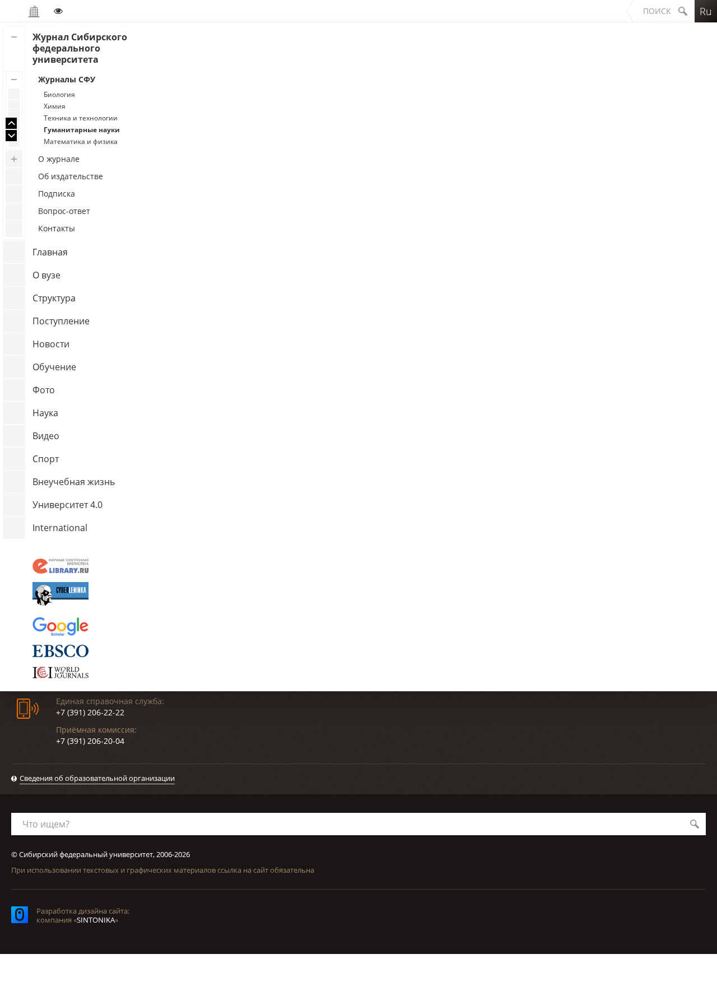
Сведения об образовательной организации (97, 778)
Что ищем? (45, 824)
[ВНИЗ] (11, 135)
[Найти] (694, 824)
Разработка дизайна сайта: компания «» (82, 915)
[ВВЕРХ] (11, 123)
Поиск (657, 11)
